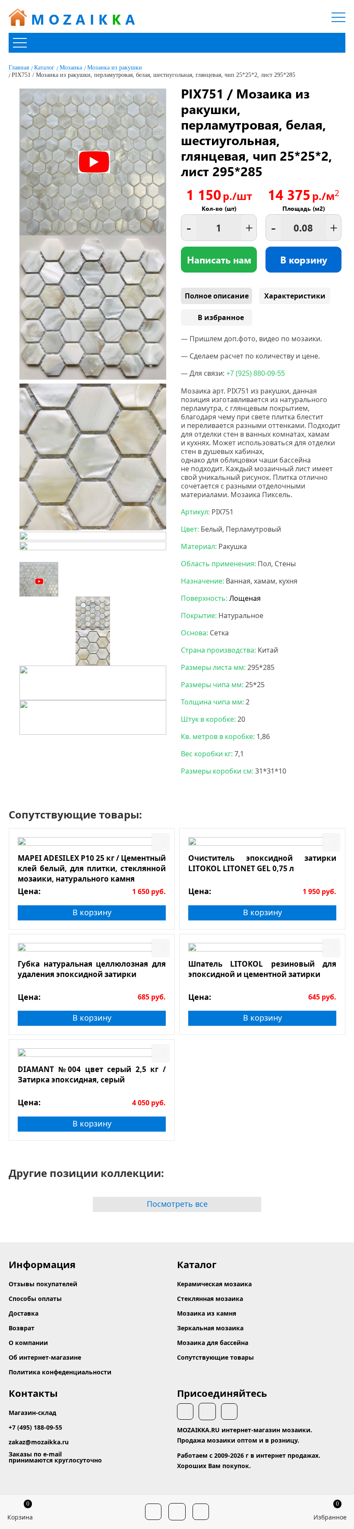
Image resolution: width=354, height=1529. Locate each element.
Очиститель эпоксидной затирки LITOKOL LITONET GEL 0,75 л (262, 863)
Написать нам (219, 259)
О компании (28, 1343)
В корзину (303, 259)
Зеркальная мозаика (210, 1328)
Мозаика (71, 67)
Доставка (23, 1313)
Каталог (44, 67)
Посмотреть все (177, 1204)
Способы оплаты (35, 1298)
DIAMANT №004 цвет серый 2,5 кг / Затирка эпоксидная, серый (92, 1074)
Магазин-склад (32, 1412)
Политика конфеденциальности (60, 1372)
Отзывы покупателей (43, 1284)
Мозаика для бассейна (212, 1343)
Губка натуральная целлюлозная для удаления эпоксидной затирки (92, 969)
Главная (19, 67)
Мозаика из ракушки (114, 67)
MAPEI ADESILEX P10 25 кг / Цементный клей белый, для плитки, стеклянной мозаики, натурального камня (92, 868)
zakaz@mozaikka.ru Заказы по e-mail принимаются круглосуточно (55, 1451)
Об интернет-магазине (45, 1357)
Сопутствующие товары (215, 1357)
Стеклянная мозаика (210, 1298)
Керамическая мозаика (214, 1284)
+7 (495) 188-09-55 (35, 1427)
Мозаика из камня (206, 1313)
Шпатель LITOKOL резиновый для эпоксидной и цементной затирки (262, 969)
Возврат (22, 1328)
